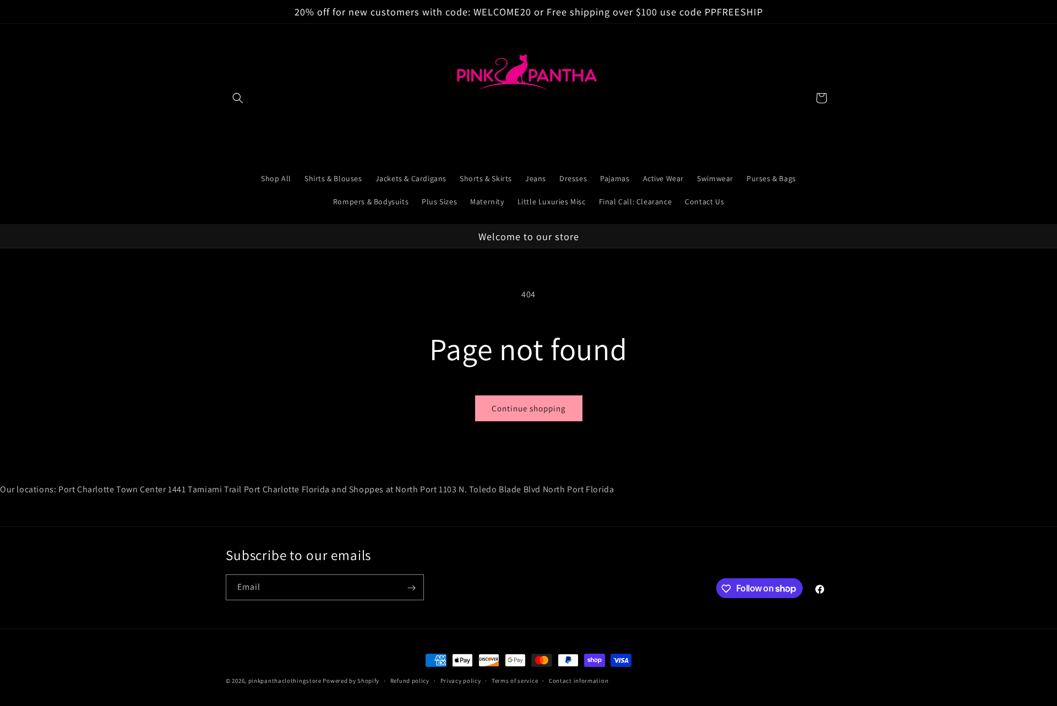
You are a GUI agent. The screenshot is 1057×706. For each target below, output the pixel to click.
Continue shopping (529, 408)
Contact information (578, 680)
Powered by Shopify (351, 681)
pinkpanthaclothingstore (285, 681)
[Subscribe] (411, 588)
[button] (238, 98)
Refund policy (409, 680)
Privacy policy (460, 680)
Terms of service (515, 680)
